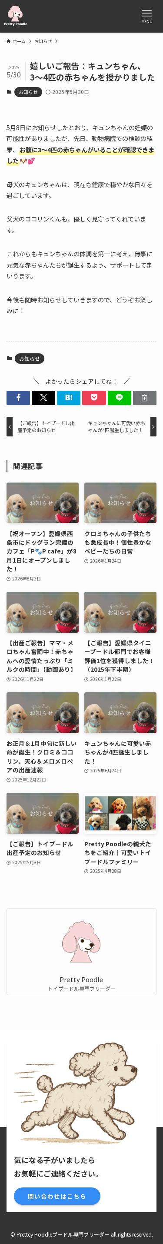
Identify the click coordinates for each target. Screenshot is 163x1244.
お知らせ (28, 91)
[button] (18, 398)
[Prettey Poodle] (15, 16)
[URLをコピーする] (144, 398)
